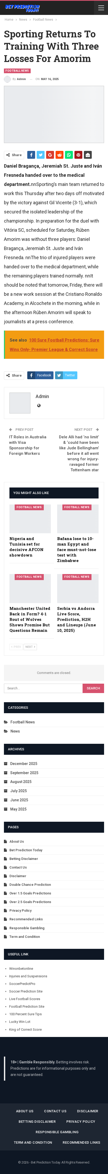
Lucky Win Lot (19, 1022)
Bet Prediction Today (25, 850)
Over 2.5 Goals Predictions (30, 902)
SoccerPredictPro (22, 984)
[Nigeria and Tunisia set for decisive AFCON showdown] (30, 519)
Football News (17, 70)
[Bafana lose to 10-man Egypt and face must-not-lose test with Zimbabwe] (78, 519)
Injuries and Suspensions (28, 976)
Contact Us (18, 867)
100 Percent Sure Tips (25, 1014)
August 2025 (20, 782)
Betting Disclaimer (23, 859)
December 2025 (23, 764)
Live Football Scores (24, 999)
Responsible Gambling (27, 928)
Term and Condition (24, 937)
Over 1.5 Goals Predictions (30, 893)
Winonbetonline (21, 969)
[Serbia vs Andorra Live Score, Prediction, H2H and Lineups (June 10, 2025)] (78, 588)
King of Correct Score (25, 1029)
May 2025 (18, 809)
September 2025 (24, 773)
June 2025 (19, 800)
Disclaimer (17, 876)
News (15, 731)
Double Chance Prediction (30, 885)
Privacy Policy (20, 910)
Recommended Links (26, 919)
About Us (16, 841)
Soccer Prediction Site (25, 991)
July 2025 (18, 791)
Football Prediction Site (26, 1006)
